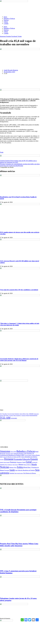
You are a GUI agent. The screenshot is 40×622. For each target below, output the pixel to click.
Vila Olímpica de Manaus (29, 473)
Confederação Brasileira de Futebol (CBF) (12, 455)
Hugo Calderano (8, 464)
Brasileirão (2, 453)
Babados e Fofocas (9, 18)
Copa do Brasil (28, 455)
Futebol (24, 462)
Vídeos (6, 22)
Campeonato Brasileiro (18, 453)
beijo (1, 413)
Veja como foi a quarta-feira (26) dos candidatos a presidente (19, 290)
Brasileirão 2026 (9, 453)
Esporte (34, 459)
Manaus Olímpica (27, 464)
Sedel (16, 470)
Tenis (16, 473)
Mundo (34, 464)
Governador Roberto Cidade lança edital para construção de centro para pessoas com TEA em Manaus (19, 359)
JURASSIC (31, 413)
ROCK (27, 415)
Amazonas (5, 451)
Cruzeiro (2, 459)
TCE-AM (5, 417)
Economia (18, 459)
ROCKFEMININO (33, 415)
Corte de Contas (10, 413)
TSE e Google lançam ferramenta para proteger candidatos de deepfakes (18, 511)
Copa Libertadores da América (29, 457)
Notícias (6, 20)
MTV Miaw (6, 415)
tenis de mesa (20, 473)
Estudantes (17, 413)
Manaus (21, 464)
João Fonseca (15, 464)
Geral (29, 461)
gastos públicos (22, 413)
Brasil (36, 451)
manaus (1, 415)
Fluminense (19, 462)
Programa (6, 470)
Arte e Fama (13, 451)
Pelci (15, 467)
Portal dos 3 (28, 467)
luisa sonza (36, 413)
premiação (23, 415)
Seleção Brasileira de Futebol (26, 470)
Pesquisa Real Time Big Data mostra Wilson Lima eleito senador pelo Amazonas (19, 545)
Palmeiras (11, 467)
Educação (26, 459)
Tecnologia (11, 473)
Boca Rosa (5, 413)
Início (5, 17)
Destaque (9, 459)
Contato (6, 23)
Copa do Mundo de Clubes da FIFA (12, 457)
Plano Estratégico (17, 415)
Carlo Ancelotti (28, 453)
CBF (33, 453)
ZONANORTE (14, 418)
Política (20, 467)
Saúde (12, 470)
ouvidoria (11, 415)
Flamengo (13, 462)
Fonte (1, 152)
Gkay (27, 413)
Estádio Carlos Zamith (4, 462)
